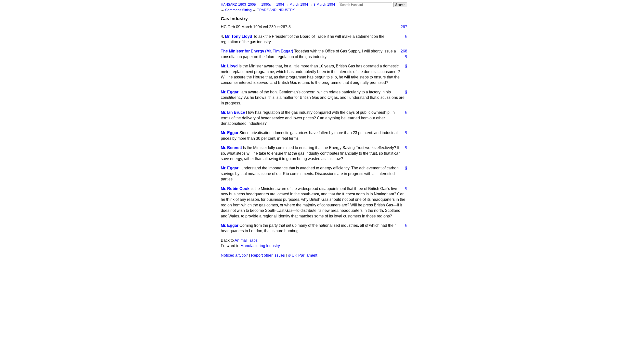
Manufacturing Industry (260, 246)
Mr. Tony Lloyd (238, 36)
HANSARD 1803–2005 (238, 4)
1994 (280, 4)
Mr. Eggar (229, 92)
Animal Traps (246, 240)
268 (404, 51)
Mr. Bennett (231, 148)
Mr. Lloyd (229, 66)
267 (404, 27)
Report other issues (268, 255)
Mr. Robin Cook (235, 189)
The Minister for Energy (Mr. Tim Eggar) (257, 51)
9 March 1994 (324, 4)
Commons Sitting (239, 10)
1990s (266, 4)
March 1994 (299, 4)
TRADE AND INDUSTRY (276, 10)
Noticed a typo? (234, 255)
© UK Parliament (302, 255)
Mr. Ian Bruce (233, 112)
